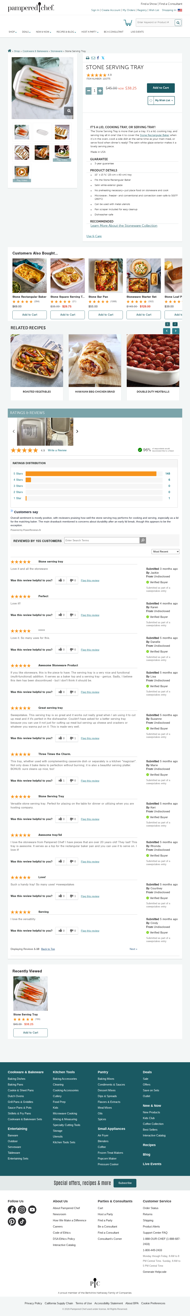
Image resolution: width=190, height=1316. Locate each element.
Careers (58, 1226)
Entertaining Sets (18, 1158)
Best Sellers (150, 1129)
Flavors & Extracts (109, 1101)
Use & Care (94, 236)
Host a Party (105, 1214)
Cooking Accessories (66, 1090)
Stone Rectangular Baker (154, 135)
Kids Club (149, 1118)
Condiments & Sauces (111, 1084)
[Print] (88, 58)
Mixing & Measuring (65, 1119)
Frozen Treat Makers (110, 1152)
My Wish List (162, 100)
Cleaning (58, 1084)
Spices (102, 1119)
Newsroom (59, 1214)
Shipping (148, 1220)
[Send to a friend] (93, 58)
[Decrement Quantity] (88, 91)
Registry (142, 10)
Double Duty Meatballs (153, 392)
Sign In (95, 10)
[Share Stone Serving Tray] (98, 58)
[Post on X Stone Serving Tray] (103, 58)
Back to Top (48, 948)
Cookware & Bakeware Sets (25, 1119)
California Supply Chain (59, 1303)
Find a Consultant (108, 1232)
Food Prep (59, 1101)
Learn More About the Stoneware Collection (124, 226)
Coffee (102, 1146)
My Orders (129, 10)
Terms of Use (84, 1303)
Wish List (154, 10)
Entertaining (17, 1129)
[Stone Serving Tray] (42, 88)
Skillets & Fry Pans (19, 1113)
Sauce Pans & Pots (20, 1107)
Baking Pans (15, 1084)
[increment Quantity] (100, 91)
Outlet (146, 1096)
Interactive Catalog (154, 1135)
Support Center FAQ (155, 1232)
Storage (57, 1130)
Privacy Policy (33, 1303)
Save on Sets (151, 1090)
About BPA (132, 1303)
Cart (100, 1208)
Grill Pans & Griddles (20, 1101)
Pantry (103, 1072)
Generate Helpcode (154, 1271)
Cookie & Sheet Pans (21, 1090)
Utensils (58, 1136)
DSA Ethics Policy (64, 1238)
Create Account (110, 10)
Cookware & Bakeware (35, 51)
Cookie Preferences (153, 1303)
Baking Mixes (106, 1078)
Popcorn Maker (107, 1158)
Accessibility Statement (108, 1303)
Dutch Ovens (16, 1096)
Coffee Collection (153, 1123)
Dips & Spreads (107, 1096)
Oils (100, 1113)
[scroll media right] (77, 432)
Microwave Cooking (65, 1113)
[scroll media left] (14, 432)
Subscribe (125, 1183)
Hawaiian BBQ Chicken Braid (95, 392)
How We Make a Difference (69, 1220)
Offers (146, 1084)
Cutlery (57, 1096)
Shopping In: (169, 10)
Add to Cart (161, 87)
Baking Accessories (65, 1078)
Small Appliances (111, 1129)
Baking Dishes (16, 1078)
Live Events (137, 32)
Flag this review (90, 580)
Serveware (14, 1146)
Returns (148, 1214)
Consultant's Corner (110, 1238)
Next (133, 948)
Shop (17, 51)
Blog (146, 1154)
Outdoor (13, 1141)
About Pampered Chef (66, 1208)
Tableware (14, 1152)
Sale (145, 1078)
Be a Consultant (113, 32)
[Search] (178, 22)
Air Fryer (103, 1135)
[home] (95, 1283)
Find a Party (105, 1220)
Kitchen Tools (64, 1072)
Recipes (149, 1145)
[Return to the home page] (9, 51)
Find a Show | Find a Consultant (161, 4)
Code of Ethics (62, 1232)
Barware (13, 1135)
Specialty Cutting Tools (66, 1125)
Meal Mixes (105, 1107)
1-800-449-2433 (152, 1250)
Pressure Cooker (108, 1164)
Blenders (103, 1141)
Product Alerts (151, 1226)
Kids (55, 1107)
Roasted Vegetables (37, 392)
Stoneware (56, 51)
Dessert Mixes (107, 1090)
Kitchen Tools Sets (64, 1142)
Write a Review (57, 450)
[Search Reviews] (143, 540)
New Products (151, 1112)
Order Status (150, 1208)
